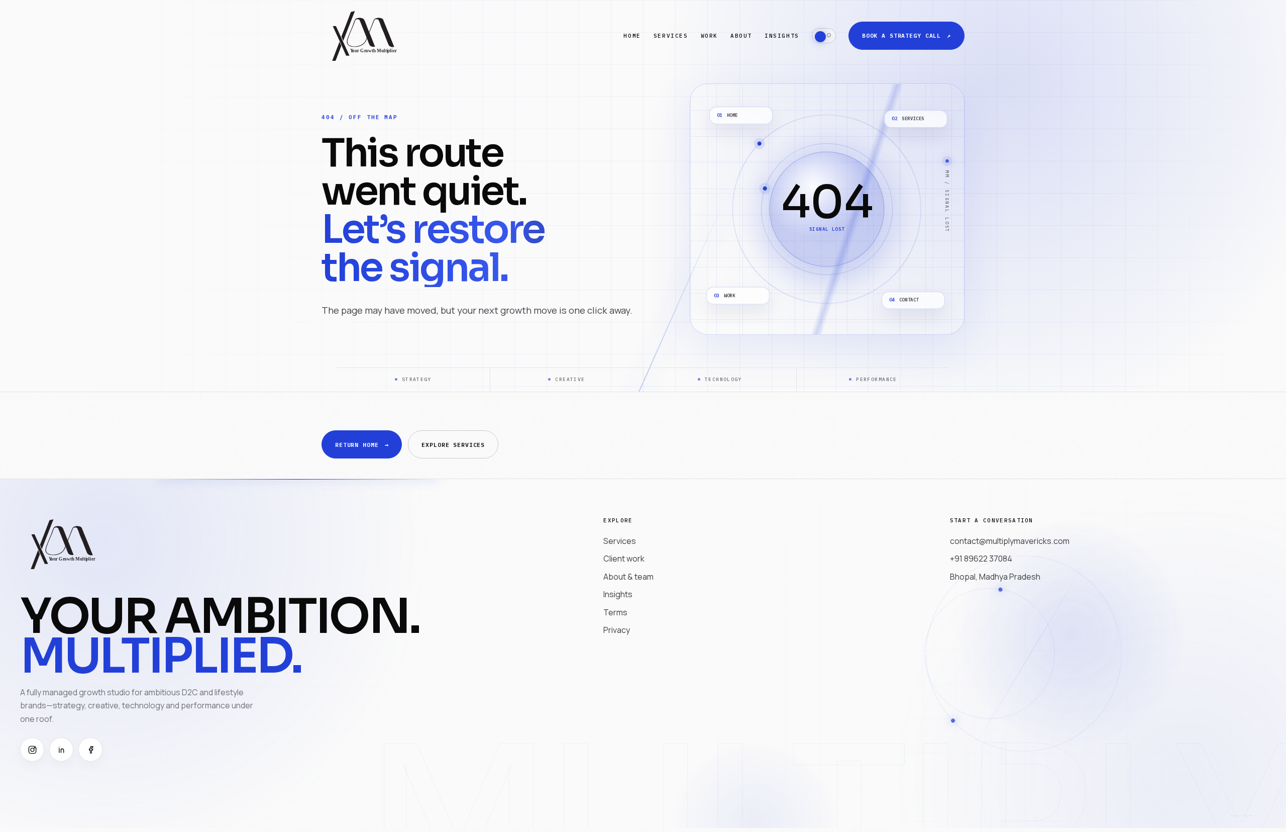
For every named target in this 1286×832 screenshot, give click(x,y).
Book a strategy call (906, 35)
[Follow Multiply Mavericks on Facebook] (90, 749)
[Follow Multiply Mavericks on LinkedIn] (61, 749)
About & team (628, 576)
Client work (624, 558)
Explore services (453, 444)
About (741, 35)
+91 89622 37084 (981, 558)
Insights (782, 35)
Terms (615, 612)
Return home (361, 444)
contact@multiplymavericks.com (1009, 540)
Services (671, 35)
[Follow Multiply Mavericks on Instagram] (32, 749)
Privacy (616, 629)
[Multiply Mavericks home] (364, 35)
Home (631, 35)
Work (709, 35)
